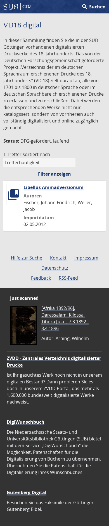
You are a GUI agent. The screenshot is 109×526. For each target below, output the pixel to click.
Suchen (93, 6)
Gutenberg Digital (26, 492)
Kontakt (58, 258)
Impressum (86, 258)
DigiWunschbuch (25, 422)
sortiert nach (36, 154)
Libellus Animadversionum (53, 187)
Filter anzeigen (54, 174)
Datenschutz (54, 268)
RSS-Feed (68, 278)
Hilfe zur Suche (26, 258)
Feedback (41, 278)
